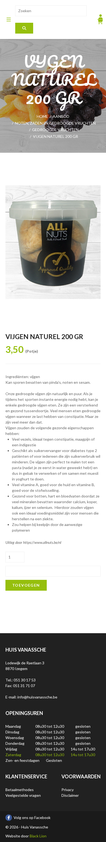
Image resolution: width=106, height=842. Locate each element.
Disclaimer (70, 795)
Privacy (67, 789)
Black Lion (38, 836)
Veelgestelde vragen (23, 795)
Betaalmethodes (19, 789)
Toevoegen (26, 585)
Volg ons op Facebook (32, 817)
